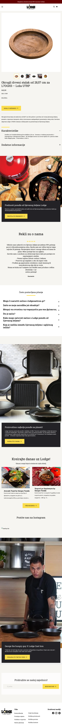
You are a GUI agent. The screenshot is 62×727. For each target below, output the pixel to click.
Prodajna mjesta (19, 716)
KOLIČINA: (4, 98)
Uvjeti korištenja (33, 713)
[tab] (16, 76)
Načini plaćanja (19, 722)
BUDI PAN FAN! (49, 686)
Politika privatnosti (34, 716)
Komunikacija (18, 713)
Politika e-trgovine (20, 719)
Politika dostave (33, 722)
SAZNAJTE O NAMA (13, 441)
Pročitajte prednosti (15, 216)
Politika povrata (33, 719)
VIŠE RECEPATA (30, 505)
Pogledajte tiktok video (16, 657)
